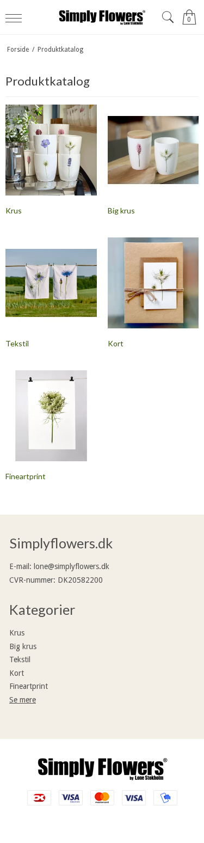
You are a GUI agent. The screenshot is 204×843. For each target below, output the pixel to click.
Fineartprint (28, 686)
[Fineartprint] (51, 416)
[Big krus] (153, 150)
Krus (16, 632)
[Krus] (51, 150)
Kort (16, 673)
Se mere (22, 699)
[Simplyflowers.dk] (102, 17)
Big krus (22, 646)
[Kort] (153, 283)
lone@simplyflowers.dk (71, 566)
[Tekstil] (51, 283)
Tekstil (19, 659)
